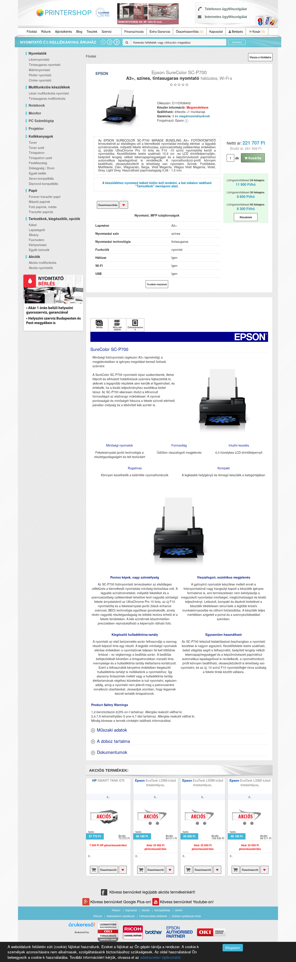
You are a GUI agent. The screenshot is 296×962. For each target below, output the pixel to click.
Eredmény (237, 42)
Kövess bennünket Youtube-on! (187, 901)
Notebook (37, 105)
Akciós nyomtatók (41, 268)
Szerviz (107, 31)
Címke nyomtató (40, 80)
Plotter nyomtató (40, 75)
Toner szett (36, 147)
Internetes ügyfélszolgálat (226, 17)
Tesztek (92, 31)
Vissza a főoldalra (260, 57)
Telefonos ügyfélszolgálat (226, 9)
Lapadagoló (37, 230)
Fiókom (116, 910)
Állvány (34, 235)
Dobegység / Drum (42, 168)
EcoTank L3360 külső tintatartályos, (255, 782)
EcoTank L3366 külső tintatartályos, (161, 782)
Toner (33, 142)
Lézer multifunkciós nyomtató (49, 93)
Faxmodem (36, 240)
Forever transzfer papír (45, 196)
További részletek (157, 284)
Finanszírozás (134, 31)
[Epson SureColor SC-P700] (120, 108)
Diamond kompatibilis (43, 183)
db (237, 158)
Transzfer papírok (41, 212)
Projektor (36, 128)
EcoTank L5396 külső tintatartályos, (208, 782)
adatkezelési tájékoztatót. (161, 957)
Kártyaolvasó (38, 245)
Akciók (146, 910)
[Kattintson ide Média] (99, 325)
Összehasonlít (108, 869)
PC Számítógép (41, 120)
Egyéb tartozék (39, 250)
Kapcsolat (216, 31)
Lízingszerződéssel (246, 182)
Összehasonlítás (189, 31)
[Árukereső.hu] (82, 926)
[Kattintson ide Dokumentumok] (135, 325)
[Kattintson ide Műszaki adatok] (117, 325)
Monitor (35, 113)
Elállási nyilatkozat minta (186, 916)
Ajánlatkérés (63, 31)
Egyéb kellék (37, 173)
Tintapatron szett (40, 158)
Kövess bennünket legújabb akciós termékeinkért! (152, 892)
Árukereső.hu (82, 932)
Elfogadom (232, 948)
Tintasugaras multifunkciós (47, 98)
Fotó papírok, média (43, 207)
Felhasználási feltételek (153, 916)
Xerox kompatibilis (41, 178)
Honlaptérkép (162, 910)
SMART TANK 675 (111, 780)
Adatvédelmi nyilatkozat (121, 916)
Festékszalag (38, 163)
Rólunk (46, 31)
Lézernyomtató (39, 59)
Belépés (237, 31)
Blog (79, 31)
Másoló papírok (39, 201)
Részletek (246, 217)
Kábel (33, 225)
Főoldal (32, 31)
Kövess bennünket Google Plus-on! (121, 901)
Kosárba (254, 158)
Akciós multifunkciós (42, 262)
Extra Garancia (160, 31)
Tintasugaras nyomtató (44, 64)
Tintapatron (37, 152)
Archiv (178, 910)
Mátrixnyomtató (39, 70)
